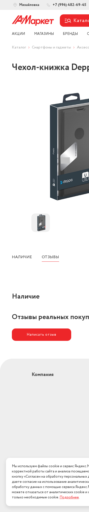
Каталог (19, 47)
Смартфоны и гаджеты (51, 47)
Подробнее (69, 497)
